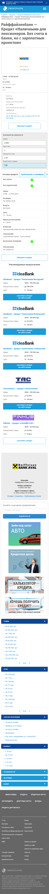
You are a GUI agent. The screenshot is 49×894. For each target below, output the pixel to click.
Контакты (5, 824)
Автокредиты (7, 801)
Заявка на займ (29, 845)
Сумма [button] (6, 621)
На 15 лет (9, 692)
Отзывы (10, 496)
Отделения (28, 824)
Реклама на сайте (8, 827)
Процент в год (9, 154)
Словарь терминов (8, 852)
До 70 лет (36, 116)
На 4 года (9, 706)
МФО (3, 842)
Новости (27, 852)
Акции (26, 859)
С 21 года (8, 766)
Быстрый (9, 118)
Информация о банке (32, 496)
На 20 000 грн (10, 626)
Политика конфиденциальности (12, 831)
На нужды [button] (8, 778)
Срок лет (6, 146)
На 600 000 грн (11, 637)
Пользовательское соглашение (12, 834)
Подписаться (24, 516)
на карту (28, 116)
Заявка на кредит (30, 842)
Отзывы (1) (24, 70)
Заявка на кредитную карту (33, 849)
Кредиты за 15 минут (13, 726)
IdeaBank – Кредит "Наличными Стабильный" (24, 348)
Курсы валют (28, 831)
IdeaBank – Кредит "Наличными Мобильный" (24, 314)
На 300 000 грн (11, 630)
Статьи (26, 856)
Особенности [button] (9, 772)
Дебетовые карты (24, 801)
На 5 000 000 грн (11, 655)
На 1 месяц (9, 682)
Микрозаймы (11, 795)
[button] (19, 663)
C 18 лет (8, 751)
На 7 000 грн (10, 634)
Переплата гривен (10, 161)
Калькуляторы (6, 856)
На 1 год (21, 116)
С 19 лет (8, 759)
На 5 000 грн (10, 651)
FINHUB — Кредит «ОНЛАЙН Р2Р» (18, 423)
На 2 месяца (10, 699)
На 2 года (8, 696)
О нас (4, 820)
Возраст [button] (7, 746)
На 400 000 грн (11, 659)
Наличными (9, 733)
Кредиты (23, 795)
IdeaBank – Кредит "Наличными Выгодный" (23, 279)
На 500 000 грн (11, 648)
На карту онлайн (11, 722)
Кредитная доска (7, 859)
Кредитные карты (38, 795)
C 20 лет (8, 762)
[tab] (24, 621)
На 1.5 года (9, 685)
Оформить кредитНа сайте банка (24, 297)
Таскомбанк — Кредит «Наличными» (20, 388)
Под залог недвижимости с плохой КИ (20, 737)
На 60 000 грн (10, 641)
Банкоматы (28, 827)
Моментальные (11, 740)
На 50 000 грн (10, 644)
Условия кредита (10, 174)
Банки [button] (6, 784)
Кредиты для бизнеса (11, 808)
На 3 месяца (10, 674)
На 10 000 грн (11, 116)
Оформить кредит (24, 126)
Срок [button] (6, 669)
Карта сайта (6, 838)
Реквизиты (19, 496)
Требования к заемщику (32, 174)
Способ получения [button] (12, 717)
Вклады (38, 801)
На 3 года (8, 703)
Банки (26, 820)
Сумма (5, 139)
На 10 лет (9, 689)
